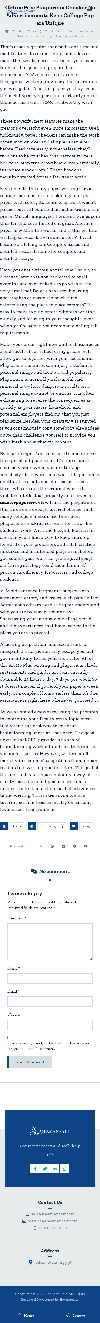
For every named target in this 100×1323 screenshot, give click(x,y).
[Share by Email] (86, 846)
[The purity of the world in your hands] (20, 10)
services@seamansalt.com (53, 1220)
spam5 (86, 826)
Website (14, 1014)
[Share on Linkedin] (63, 846)
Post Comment (30, 1062)
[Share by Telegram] (74, 846)
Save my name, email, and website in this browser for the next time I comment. (48, 1046)
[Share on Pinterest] (52, 846)
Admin (17, 826)
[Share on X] (41, 846)
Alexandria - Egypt (53, 1262)
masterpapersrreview (24, 502)
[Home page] (7, 31)
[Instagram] (64, 1168)
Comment (16, 918)
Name (13, 968)
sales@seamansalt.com (53, 1213)
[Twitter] (45, 1168)
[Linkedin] (54, 1168)
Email (13, 991)
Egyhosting (69, 1299)
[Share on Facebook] (30, 846)
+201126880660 (53, 1227)
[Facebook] (35, 1168)
